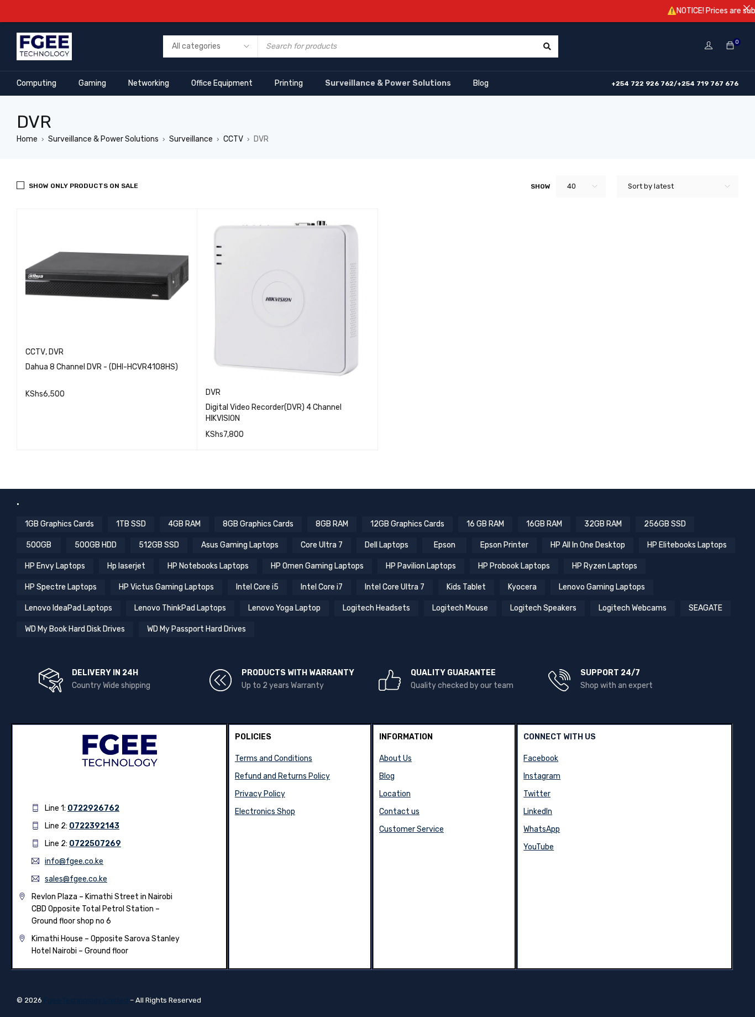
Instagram (541, 776)
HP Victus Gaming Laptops (166, 587)
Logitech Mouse (460, 608)
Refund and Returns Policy (282, 776)
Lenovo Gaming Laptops (602, 587)
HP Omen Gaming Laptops (317, 566)
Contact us (399, 811)
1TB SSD (131, 524)
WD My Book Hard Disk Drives (75, 629)
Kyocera (522, 587)
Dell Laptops (386, 545)
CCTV (233, 139)
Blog (481, 83)
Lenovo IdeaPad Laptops (68, 608)
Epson (444, 545)
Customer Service (411, 829)
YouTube (538, 847)
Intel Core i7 (322, 587)
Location (395, 794)
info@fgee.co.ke (74, 861)
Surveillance (191, 139)
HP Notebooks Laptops (208, 566)
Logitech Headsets (376, 608)
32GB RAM (603, 524)
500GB (38, 545)
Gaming (92, 83)
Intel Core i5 (257, 587)
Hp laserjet (126, 566)
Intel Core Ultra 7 (394, 587)
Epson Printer (504, 545)
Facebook (540, 758)
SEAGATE (705, 608)
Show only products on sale (83, 186)
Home (27, 139)
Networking (148, 83)
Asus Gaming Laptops (240, 545)
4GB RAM (184, 524)
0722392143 (94, 826)
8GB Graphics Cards (258, 524)
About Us (395, 758)
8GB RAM (332, 524)
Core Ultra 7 (322, 545)
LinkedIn (537, 811)
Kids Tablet (466, 587)
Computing (36, 83)
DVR (56, 352)
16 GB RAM (485, 524)
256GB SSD (665, 524)
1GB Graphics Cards (59, 524)
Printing (289, 83)
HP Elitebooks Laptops (687, 545)
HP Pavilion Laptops (421, 566)
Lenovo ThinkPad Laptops (180, 608)
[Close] (746, 8)
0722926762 (93, 808)
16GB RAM (544, 524)
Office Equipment (222, 83)
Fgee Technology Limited (86, 1000)
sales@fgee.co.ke (76, 879)
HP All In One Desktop (587, 545)
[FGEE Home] (44, 40)
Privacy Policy (260, 794)
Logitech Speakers (543, 608)
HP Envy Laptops (55, 566)
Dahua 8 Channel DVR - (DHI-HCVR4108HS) (101, 367)
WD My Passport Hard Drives (196, 629)
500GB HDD (96, 545)
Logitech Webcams (633, 608)
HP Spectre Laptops (61, 587)
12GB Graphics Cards (407, 524)
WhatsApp (541, 829)
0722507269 (95, 843)
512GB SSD (159, 545)
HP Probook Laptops (514, 566)
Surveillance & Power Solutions (388, 83)
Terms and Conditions (273, 758)
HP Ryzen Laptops (604, 566)
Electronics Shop (265, 811)
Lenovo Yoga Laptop (284, 608)
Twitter (536, 794)
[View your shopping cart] (730, 46)
